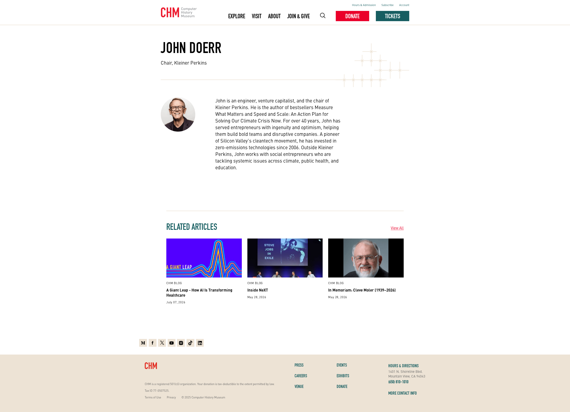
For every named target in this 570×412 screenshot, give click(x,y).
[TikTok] (190, 343)
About (274, 16)
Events (342, 365)
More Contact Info (402, 393)
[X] (162, 343)
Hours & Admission (364, 5)
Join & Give (298, 16)
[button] (323, 16)
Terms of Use (153, 397)
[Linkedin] (200, 343)
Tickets (392, 16)
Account (404, 5)
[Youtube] (171, 343)
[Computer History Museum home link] (179, 12)
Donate (352, 16)
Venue (299, 386)
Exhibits (343, 375)
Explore (236, 16)
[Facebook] (153, 343)
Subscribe (387, 5)
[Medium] (143, 343)
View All (397, 227)
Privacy (171, 397)
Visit (256, 16)
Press (299, 365)
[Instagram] (181, 343)
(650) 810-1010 (398, 381)
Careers (301, 375)
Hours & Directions (403, 365)
